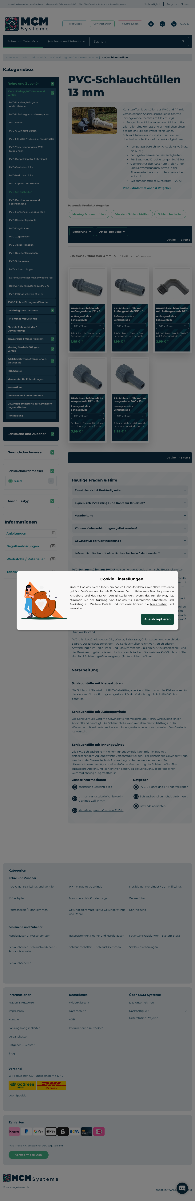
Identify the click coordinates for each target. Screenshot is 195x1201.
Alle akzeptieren (157, 619)
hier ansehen (158, 604)
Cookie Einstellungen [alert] (121, 579)
